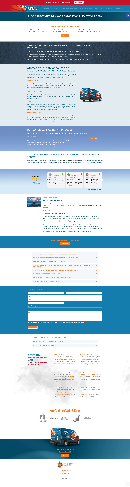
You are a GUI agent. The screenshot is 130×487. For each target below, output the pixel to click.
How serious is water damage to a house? (47, 274)
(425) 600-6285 (54, 231)
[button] (128, 15)
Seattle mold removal (87, 359)
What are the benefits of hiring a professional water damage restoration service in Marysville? (63, 266)
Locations (98, 8)
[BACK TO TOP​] (65, 477)
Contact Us (118, 8)
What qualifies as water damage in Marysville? (49, 281)
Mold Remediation (86, 354)
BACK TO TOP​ (65, 478)
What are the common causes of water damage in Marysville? (54, 254)
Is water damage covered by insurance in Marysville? (52, 277)
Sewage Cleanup (60, 371)
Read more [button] (69, 185)
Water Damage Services (69, 8)
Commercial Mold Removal (63, 387)
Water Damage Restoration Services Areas (48, 341)
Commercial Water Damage (89, 387)
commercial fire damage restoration (90, 374)
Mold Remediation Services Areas (44, 345)
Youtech (74, 483)
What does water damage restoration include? (49, 261)
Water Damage (59, 354)
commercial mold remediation (64, 394)
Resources (108, 8)
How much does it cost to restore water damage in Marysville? (55, 257)
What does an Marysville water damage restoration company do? (56, 270)
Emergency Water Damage (52, 8)
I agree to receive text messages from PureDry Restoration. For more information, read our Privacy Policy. (59, 322)
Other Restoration (86, 8)
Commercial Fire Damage (88, 371)
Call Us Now (65, 452)
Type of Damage (34, 306)
